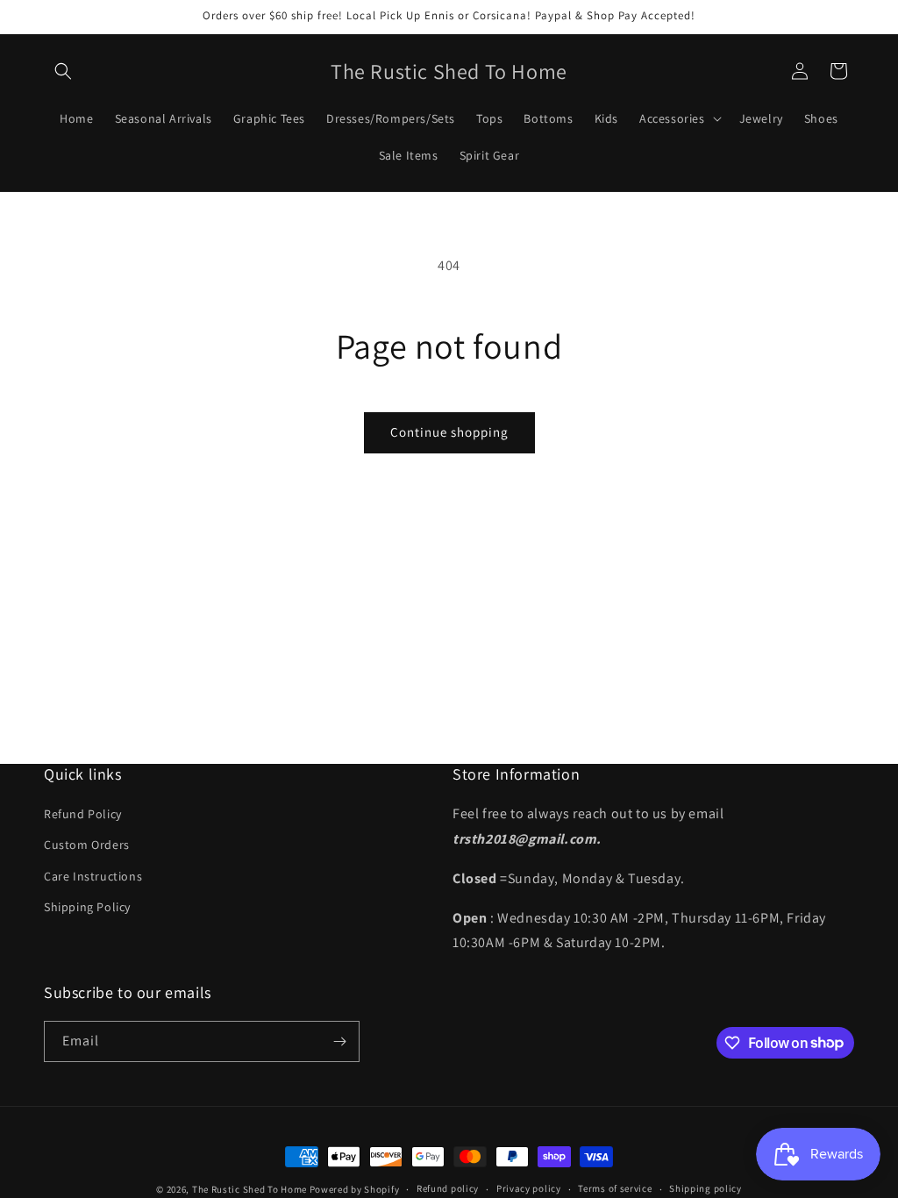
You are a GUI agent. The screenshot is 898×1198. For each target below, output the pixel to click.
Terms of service (615, 1188)
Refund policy (448, 1188)
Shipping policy (705, 1188)
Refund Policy (83, 814)
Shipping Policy (87, 907)
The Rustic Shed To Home (249, 1189)
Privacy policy (528, 1188)
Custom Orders (87, 844)
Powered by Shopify (355, 1189)
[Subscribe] (339, 1041)
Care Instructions (93, 876)
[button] (63, 71)
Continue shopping (449, 432)
